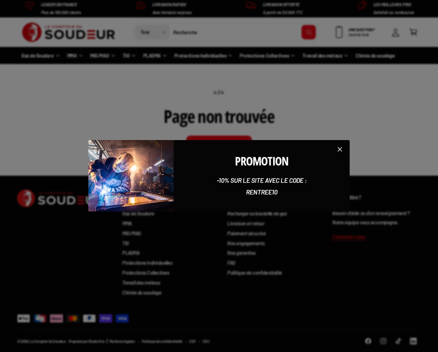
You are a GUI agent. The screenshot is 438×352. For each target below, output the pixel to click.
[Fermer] (340, 149)
